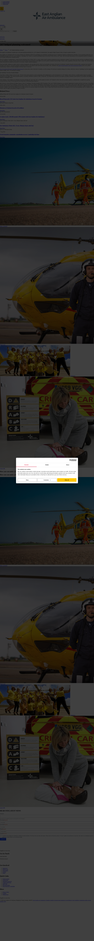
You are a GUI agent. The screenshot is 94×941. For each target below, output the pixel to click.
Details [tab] (47, 464)
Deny (27, 480)
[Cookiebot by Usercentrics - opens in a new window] (70, 460)
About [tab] (67, 464)
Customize (46, 480)
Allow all (67, 480)
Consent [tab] (26, 464)
